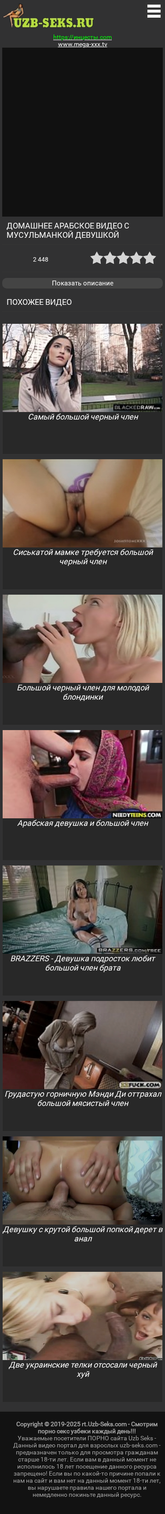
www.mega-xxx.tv (82, 44)
